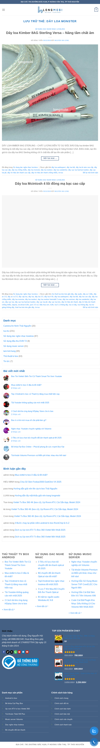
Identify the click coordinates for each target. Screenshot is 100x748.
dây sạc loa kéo (54, 302)
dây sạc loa (9, 302)
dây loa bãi (71, 167)
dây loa (31, 297)
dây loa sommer (69, 299)
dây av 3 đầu (88, 294)
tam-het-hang (9, 351)
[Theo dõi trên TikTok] (8, 652)
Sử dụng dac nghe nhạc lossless (50, 29)
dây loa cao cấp (85, 297)
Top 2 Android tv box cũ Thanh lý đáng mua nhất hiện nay (35, 394)
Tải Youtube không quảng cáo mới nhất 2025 (30, 402)
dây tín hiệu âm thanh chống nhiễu (44, 173)
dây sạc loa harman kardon (78, 170)
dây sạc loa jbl (41, 302)
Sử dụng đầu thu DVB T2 (15, 341)
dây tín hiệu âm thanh (69, 302)
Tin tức (6, 361)
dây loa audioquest (58, 167)
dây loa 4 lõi (48, 297)
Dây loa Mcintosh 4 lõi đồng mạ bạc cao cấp (50, 183)
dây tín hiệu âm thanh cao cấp (18, 173)
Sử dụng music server (13, 346)
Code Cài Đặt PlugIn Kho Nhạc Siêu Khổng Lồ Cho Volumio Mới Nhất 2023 (83, 603)
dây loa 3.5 (39, 297)
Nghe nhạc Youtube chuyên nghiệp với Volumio (31, 429)
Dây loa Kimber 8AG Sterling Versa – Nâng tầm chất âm (50, 33)
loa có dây (73, 305)
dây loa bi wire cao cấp (84, 167)
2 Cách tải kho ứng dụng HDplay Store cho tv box (32, 411)
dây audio (78, 294)
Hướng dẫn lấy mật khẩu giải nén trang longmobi (37, 495)
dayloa (14, 305)
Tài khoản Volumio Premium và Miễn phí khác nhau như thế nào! (38, 455)
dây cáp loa (23, 297)
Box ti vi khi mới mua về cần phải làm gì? (28, 420)
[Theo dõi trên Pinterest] (19, 652)
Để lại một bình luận (90, 173)
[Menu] (3, 10)
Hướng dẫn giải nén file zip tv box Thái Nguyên (35, 489)
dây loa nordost (46, 170)
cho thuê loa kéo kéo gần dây (62, 294)
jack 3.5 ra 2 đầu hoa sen (39, 305)
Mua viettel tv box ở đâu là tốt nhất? (26, 385)
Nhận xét (15, 388)
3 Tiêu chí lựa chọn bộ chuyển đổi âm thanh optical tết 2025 (36, 438)
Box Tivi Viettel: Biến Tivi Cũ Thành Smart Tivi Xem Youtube (36, 376)
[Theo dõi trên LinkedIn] (23, 652)
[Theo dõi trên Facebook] (4, 652)
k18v (52, 305)
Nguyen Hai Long (62, 40)
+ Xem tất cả (8, 609)
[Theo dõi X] (11, 652)
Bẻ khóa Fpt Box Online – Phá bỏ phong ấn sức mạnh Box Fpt (37, 447)
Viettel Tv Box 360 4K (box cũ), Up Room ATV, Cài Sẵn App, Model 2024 (46, 502)
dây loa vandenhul (60, 170)
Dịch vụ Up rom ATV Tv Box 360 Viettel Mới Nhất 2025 (40, 530)
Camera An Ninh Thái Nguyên (17, 326)
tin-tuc (60, 173)
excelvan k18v (23, 305)
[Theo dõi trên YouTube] (27, 652)
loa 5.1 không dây (61, 305)
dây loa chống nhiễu (19, 170)
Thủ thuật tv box (10, 356)
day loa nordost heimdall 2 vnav (50, 299)
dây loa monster (34, 170)
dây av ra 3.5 (13, 297)
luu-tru (6, 331)
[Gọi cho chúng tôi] (15, 652)
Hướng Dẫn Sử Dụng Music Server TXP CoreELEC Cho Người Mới (84, 584)
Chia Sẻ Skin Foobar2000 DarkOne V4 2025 (40, 482)
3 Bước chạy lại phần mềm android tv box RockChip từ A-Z (42, 523)
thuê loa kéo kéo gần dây (24, 307)
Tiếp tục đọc (50, 158)
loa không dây (83, 305)
